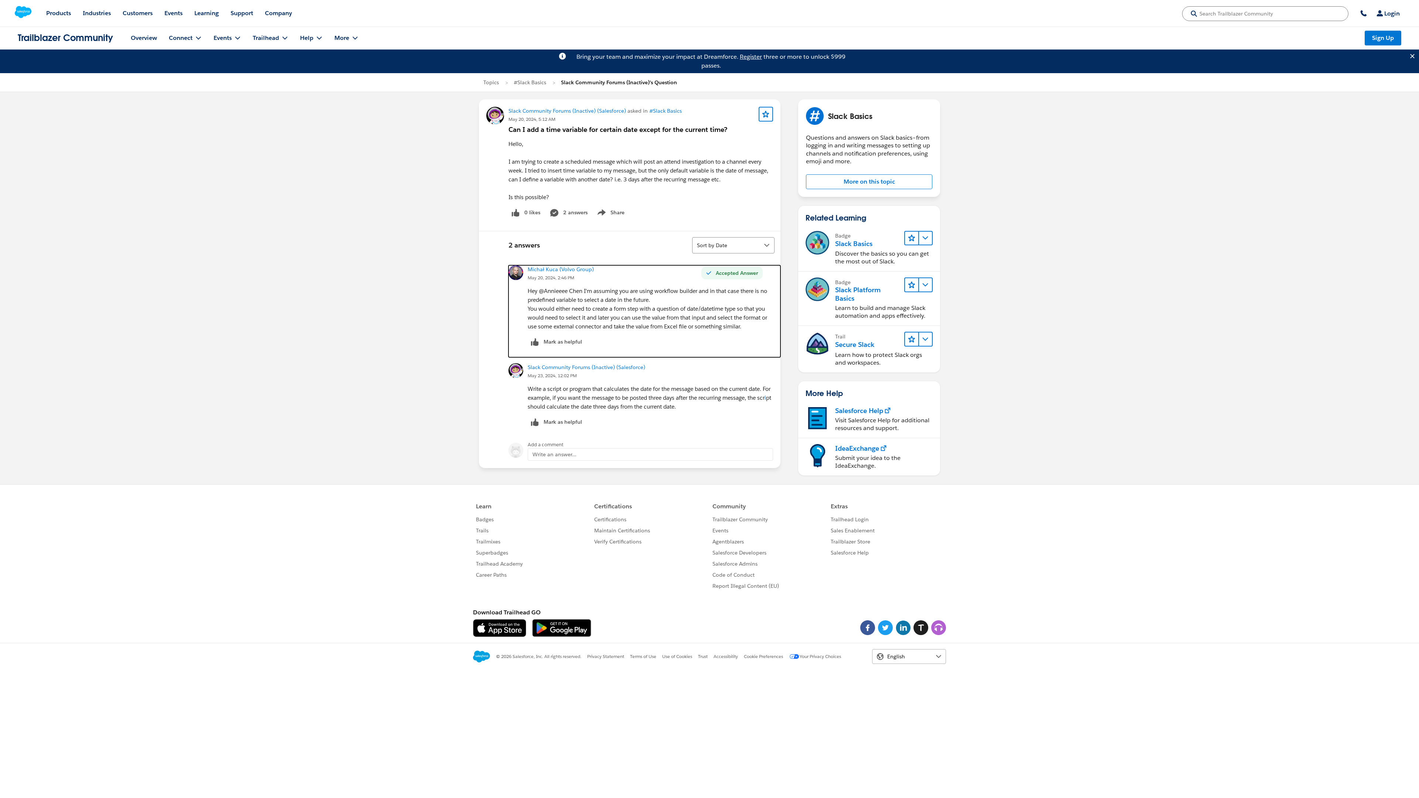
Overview (144, 38)
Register (751, 57)
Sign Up (1383, 38)
